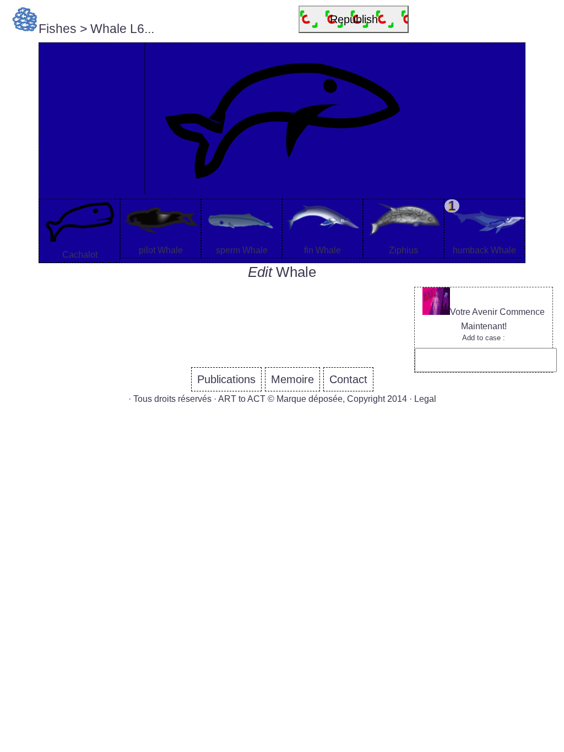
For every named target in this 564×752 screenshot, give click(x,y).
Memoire (292, 379)
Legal (425, 399)
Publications (226, 379)
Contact (348, 379)
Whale (296, 272)
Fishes (58, 28)
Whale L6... (122, 28)
